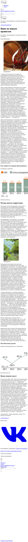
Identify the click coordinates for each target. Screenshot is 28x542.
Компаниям (14, 451)
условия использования (21, 448)
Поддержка (7, 451)
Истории (19, 451)
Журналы (6, 5)
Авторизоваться (5, 418)
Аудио (5, 6)
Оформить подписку (9, 11)
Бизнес (9, 25)
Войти (2, 11)
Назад (4, 2)
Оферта (2, 451)
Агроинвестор (4, 25)
